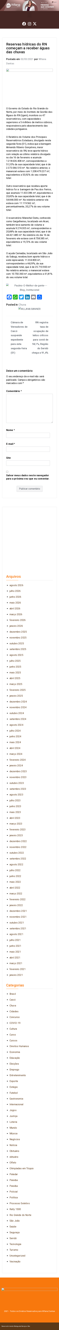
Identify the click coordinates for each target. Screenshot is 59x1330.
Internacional (16, 1104)
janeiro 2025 (16, 695)
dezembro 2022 (18, 841)
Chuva (22, 304)
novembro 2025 (18, 637)
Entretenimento (18, 1075)
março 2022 (16, 893)
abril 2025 (15, 678)
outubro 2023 (17, 783)
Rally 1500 (15, 1209)
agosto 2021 (16, 934)
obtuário (14, 1156)
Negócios (15, 1139)
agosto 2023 (16, 794)
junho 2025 (15, 666)
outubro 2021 (17, 922)
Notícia (13, 1145)
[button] (29, 14)
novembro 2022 (18, 847)
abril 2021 (15, 957)
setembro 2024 (18, 719)
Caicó (13, 999)
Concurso (15, 1017)
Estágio (14, 1087)
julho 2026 (15, 591)
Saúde (13, 1226)
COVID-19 (15, 1023)
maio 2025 (15, 672)
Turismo (14, 1249)
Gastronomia (16, 1098)
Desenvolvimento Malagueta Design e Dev (16, 1326)
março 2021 (16, 963)
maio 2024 (15, 742)
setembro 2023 (18, 789)
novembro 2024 (18, 707)
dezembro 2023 (18, 771)
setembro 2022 (18, 858)
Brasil (13, 993)
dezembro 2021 (18, 911)
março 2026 (16, 614)
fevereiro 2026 (18, 620)
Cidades (14, 1011)
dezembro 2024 (18, 701)
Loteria (13, 1122)
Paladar (14, 1174)
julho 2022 (15, 870)
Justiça (13, 1116)
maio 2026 (15, 602)
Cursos (13, 1040)
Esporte (14, 1081)
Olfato (13, 1162)
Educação (15, 1058)
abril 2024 (15, 748)
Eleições (14, 1063)
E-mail (10, 443)
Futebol (14, 1092)
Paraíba (14, 1186)
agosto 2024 (16, 724)
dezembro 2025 (18, 631)
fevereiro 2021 (18, 969)
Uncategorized (17, 1255)
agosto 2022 (16, 864)
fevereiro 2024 (18, 759)
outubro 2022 (17, 852)
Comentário (14, 391)
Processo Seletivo (20, 1203)
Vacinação (15, 1261)
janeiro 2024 (16, 765)
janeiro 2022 (16, 905)
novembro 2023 (18, 777)
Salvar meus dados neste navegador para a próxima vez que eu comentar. (27, 477)
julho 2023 (15, 800)
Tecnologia (15, 1244)
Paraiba (14, 1180)
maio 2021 (15, 951)
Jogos (13, 1110)
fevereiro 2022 (18, 899)
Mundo (13, 1127)
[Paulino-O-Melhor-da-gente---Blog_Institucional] (29, 287)
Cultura (13, 1028)
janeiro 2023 (16, 835)
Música (13, 1133)
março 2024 (16, 754)
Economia (15, 1052)
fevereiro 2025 (18, 690)
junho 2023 (15, 806)
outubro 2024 (17, 713)
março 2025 (16, 684)
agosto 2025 (16, 655)
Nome (10, 430)
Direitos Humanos (19, 1046)
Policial (14, 1191)
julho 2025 (15, 660)
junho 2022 (15, 876)
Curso (13, 1034)
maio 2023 (15, 812)
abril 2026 (15, 608)
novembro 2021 (18, 916)
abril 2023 (15, 818)
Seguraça (15, 1232)
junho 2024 (15, 736)
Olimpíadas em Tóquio (22, 1168)
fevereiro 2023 (18, 829)
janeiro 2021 (16, 975)
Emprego (14, 1069)
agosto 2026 (16, 585)
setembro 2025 (18, 649)
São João (15, 1220)
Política (14, 1197)
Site (8, 457)
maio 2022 (15, 881)
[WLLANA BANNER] (29, 309)
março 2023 (16, 823)
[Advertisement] (29, 539)
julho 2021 (15, 940)
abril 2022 (15, 887)
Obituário (14, 1151)
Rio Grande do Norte (20, 1215)
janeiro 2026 (16, 626)
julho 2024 (15, 730)
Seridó (13, 1238)
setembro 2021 (18, 928)
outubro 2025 (17, 643)
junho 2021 (15, 945)
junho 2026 (15, 596)
